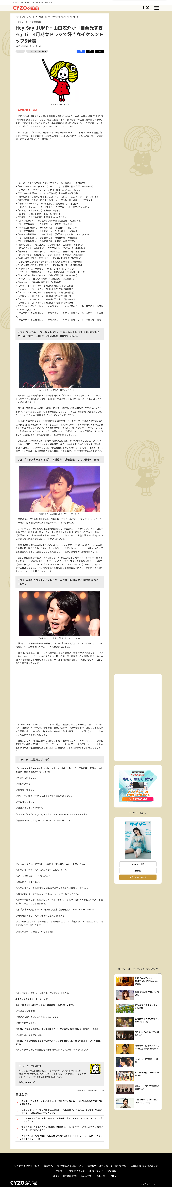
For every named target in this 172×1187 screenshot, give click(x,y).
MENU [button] (156, 8)
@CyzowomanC (27, 1082)
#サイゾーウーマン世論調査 (37, 51)
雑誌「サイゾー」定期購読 (102, 1171)
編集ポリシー (102, 1176)
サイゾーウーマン (36, 46)
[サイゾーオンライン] (26, 7)
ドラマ (37, 116)
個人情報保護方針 (70, 1176)
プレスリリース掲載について (70, 1171)
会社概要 (55, 1176)
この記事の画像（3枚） (26, 110)
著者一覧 (48, 1165)
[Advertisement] (59, 161)
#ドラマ (20, 51)
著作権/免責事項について (70, 1165)
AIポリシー (115, 1176)
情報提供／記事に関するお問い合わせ (107, 1165)
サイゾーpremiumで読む (138, 877)
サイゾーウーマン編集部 (30, 1065)
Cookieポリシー (86, 1176)
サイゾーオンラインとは (26, 1165)
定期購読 (138, 870)
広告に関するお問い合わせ (144, 1165)
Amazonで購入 (138, 864)
